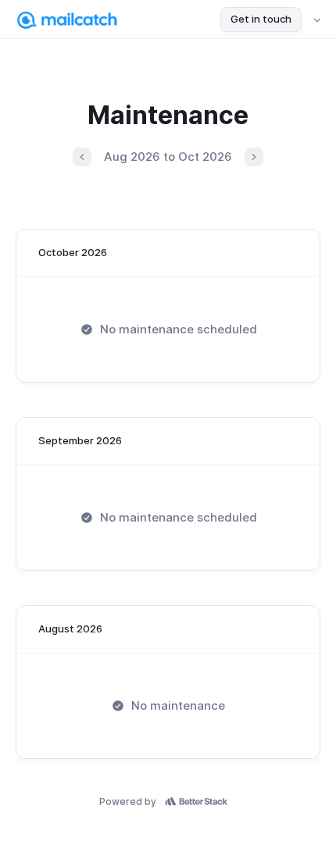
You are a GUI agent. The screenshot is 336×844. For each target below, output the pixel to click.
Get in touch (261, 18)
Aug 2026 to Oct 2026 (168, 156)
